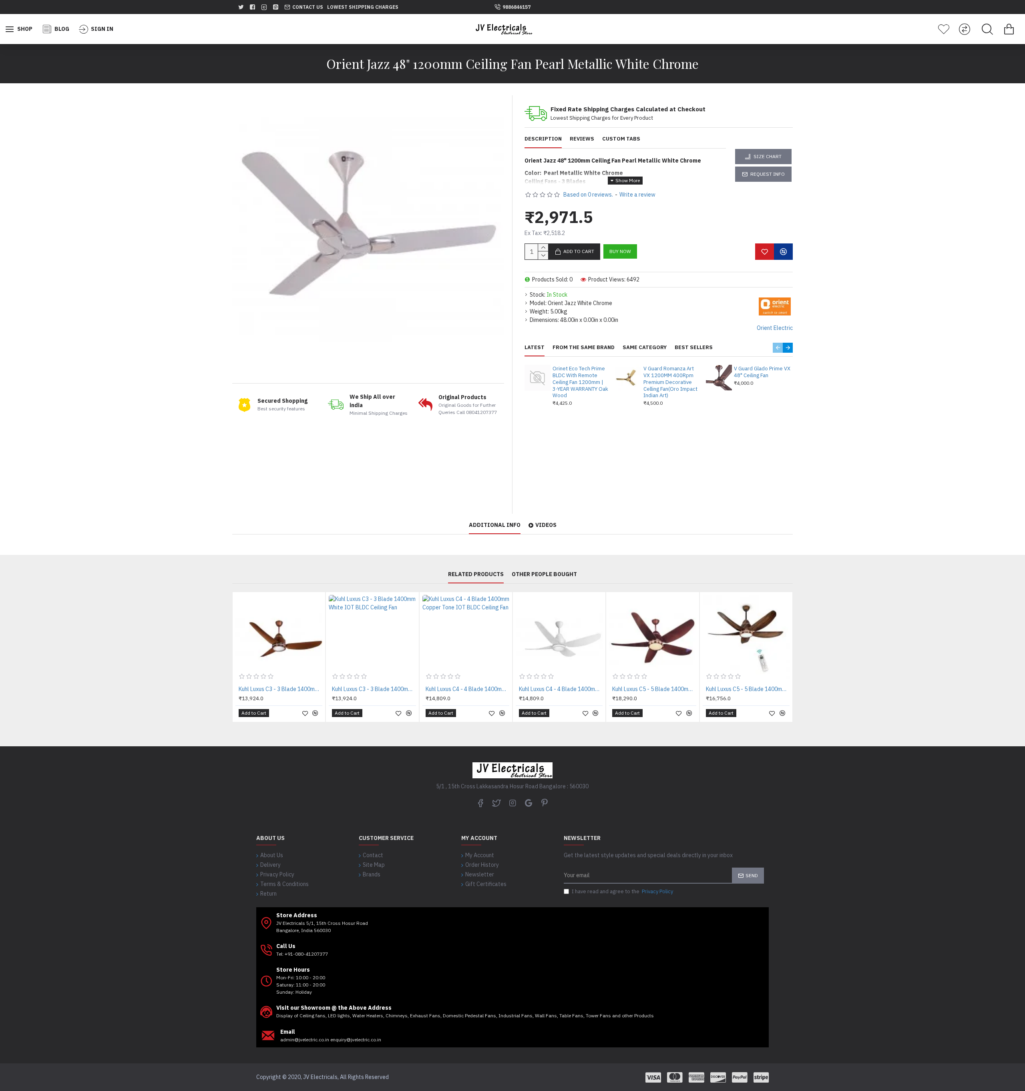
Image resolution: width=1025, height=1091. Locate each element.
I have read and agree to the (622, 891)
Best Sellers (694, 347)
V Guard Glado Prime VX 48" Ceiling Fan (762, 372)
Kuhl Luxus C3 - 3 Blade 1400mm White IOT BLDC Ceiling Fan (374, 689)
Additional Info (495, 525)
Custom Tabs (621, 139)
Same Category (645, 347)
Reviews (582, 139)
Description (543, 139)
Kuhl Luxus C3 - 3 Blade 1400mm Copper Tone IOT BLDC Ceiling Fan (280, 689)
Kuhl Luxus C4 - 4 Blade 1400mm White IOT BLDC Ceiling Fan (561, 689)
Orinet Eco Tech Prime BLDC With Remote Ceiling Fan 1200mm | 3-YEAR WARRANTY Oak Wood (580, 382)
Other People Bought (544, 574)
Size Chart (768, 156)
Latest (535, 347)
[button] (778, 348)
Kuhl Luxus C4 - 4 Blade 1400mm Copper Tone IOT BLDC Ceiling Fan (467, 689)
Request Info (767, 174)
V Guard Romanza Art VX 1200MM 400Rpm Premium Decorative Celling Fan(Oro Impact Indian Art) (670, 382)
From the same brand (584, 347)
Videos (546, 525)
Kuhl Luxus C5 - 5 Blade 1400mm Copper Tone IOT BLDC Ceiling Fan (654, 689)
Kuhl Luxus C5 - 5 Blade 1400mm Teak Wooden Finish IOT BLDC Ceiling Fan (748, 689)
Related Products (476, 574)
